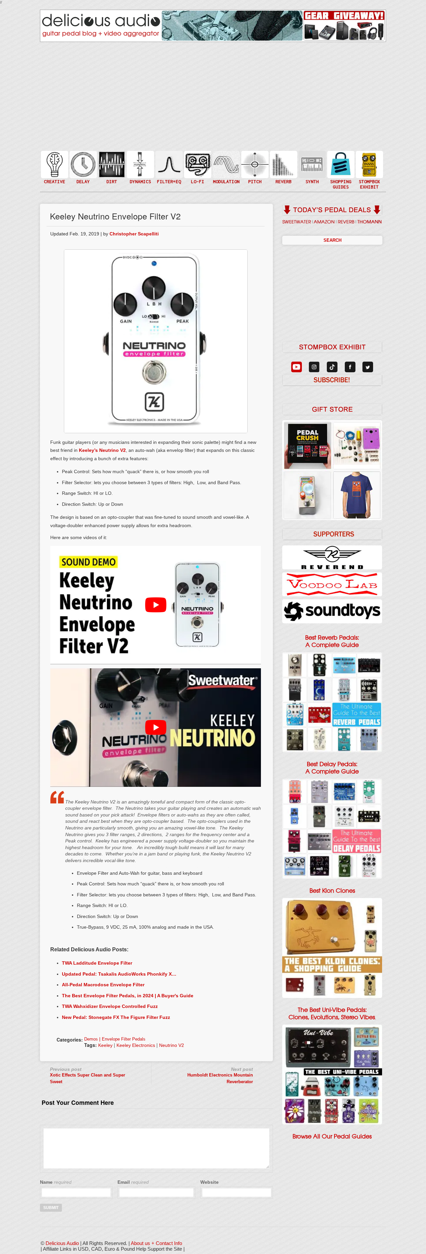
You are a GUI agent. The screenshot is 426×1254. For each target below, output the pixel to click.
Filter (168, 171)
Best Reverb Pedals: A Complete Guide (332, 641)
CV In (311, 160)
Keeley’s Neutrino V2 (102, 450)
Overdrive (111, 174)
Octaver (254, 177)
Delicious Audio (62, 1243)
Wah (168, 177)
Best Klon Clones (332, 890)
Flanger (225, 164)
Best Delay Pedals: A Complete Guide (332, 768)
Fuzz (111, 167)
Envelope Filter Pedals (123, 1039)
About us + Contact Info (156, 1243)
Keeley (105, 1045)
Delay (82, 164)
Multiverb (283, 160)
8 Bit (197, 174)
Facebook (368, 177)
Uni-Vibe (225, 184)
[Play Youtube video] (155, 605)
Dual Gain (111, 181)
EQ (168, 164)
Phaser (226, 171)
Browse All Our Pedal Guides (332, 1136)
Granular (311, 167)
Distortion (111, 160)
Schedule (368, 171)
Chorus (226, 157)
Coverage (368, 164)
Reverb (283, 167)
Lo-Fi (197, 167)
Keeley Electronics (135, 1045)
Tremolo (225, 177)
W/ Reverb (83, 177)
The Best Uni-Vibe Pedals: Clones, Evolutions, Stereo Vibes (332, 1013)
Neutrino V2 (171, 1045)
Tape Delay (82, 171)
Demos (91, 1039)
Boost (139, 164)
